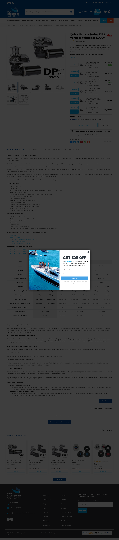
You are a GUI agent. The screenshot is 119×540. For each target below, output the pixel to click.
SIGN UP (74, 278)
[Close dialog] (88, 252)
